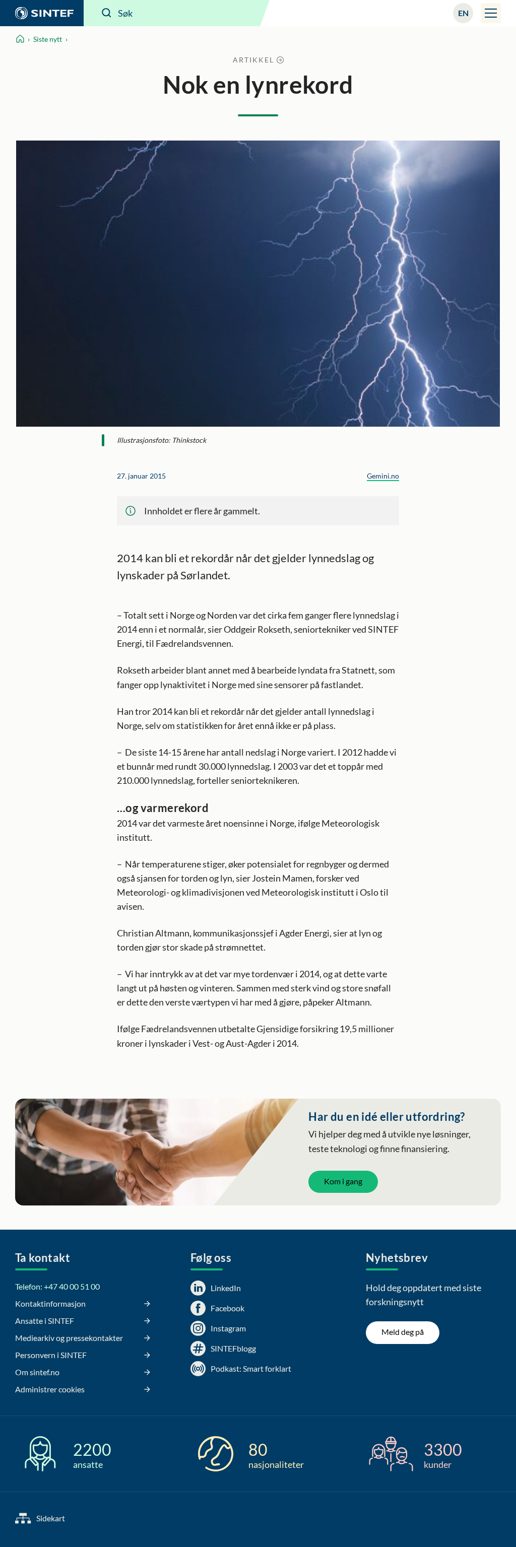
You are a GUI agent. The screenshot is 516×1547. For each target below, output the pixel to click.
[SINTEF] (42, 13)
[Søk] (107, 13)
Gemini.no (383, 476)
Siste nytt (47, 39)
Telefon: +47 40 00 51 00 (57, 1286)
